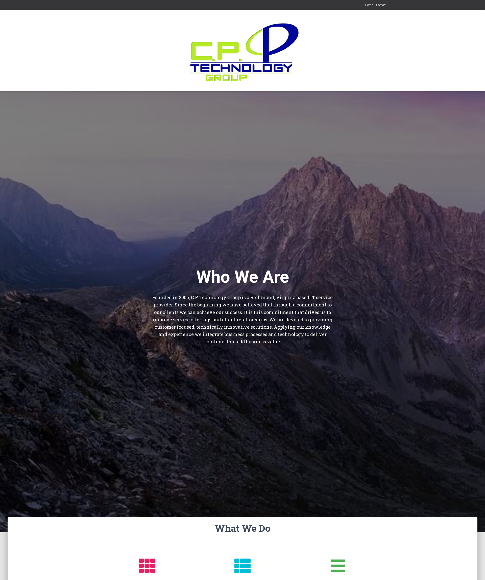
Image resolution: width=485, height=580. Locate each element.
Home (369, 5)
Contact (381, 5)
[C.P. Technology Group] (242, 50)
